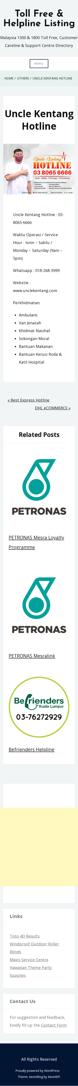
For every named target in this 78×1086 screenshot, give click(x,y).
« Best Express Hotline (28, 400)
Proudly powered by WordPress (37, 1071)
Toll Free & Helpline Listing (39, 19)
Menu (39, 63)
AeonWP (54, 1077)
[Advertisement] (39, 847)
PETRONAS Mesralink (32, 656)
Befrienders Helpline (31, 749)
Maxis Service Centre (29, 959)
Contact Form (54, 1025)
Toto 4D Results (25, 936)
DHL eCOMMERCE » (52, 408)
